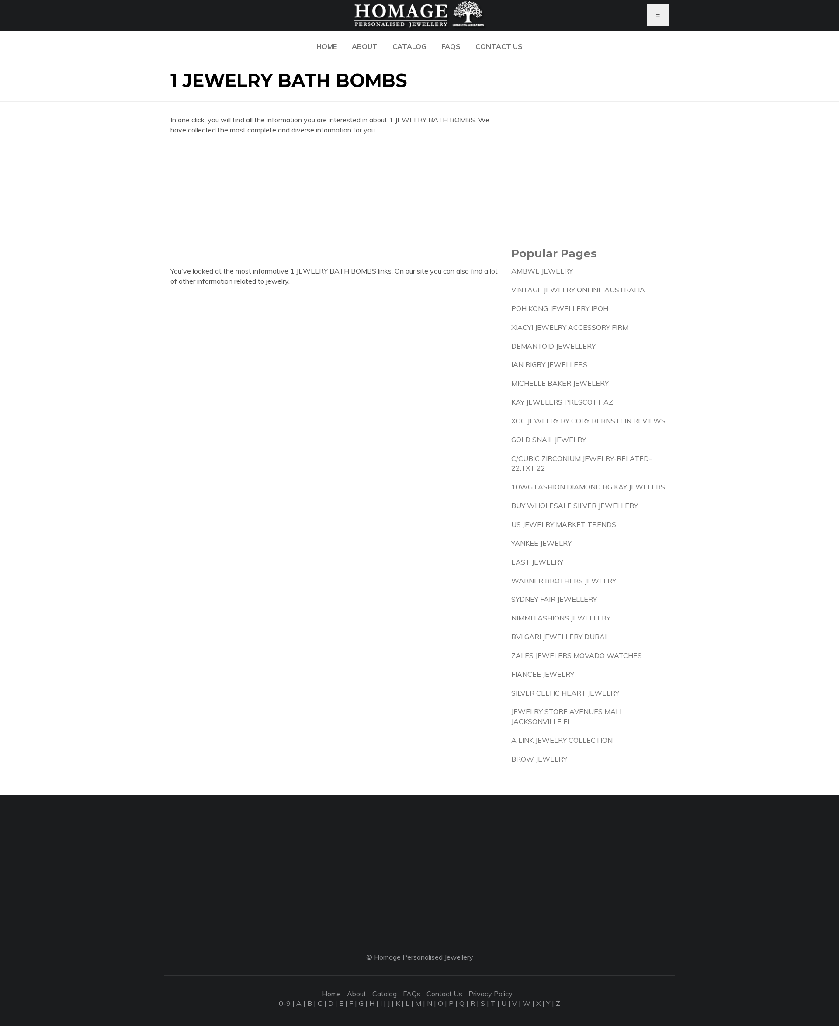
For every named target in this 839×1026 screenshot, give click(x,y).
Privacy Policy (490, 993)
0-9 (285, 1003)
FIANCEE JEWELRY (542, 674)
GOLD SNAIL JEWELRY (548, 439)
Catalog (409, 46)
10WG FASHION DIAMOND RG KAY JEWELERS (588, 486)
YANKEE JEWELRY (541, 543)
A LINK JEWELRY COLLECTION (562, 740)
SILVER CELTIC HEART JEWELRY (565, 693)
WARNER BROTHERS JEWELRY (563, 580)
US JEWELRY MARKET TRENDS (563, 524)
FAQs (451, 46)
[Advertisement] (334, 205)
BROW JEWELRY (539, 759)
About (365, 46)
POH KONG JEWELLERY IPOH (559, 308)
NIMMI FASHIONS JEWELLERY (560, 618)
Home (326, 46)
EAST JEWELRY (537, 562)
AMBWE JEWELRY (542, 271)
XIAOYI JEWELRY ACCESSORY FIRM (569, 327)
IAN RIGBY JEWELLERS (549, 364)
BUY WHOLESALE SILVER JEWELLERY (574, 505)
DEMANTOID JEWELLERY (553, 346)
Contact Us (499, 46)
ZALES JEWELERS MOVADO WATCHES (576, 655)
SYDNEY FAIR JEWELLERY (554, 599)
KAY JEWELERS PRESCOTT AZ (562, 402)
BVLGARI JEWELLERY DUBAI (559, 636)
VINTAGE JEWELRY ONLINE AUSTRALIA (578, 289)
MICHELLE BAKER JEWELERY (560, 383)
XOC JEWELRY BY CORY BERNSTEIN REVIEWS (588, 420)
